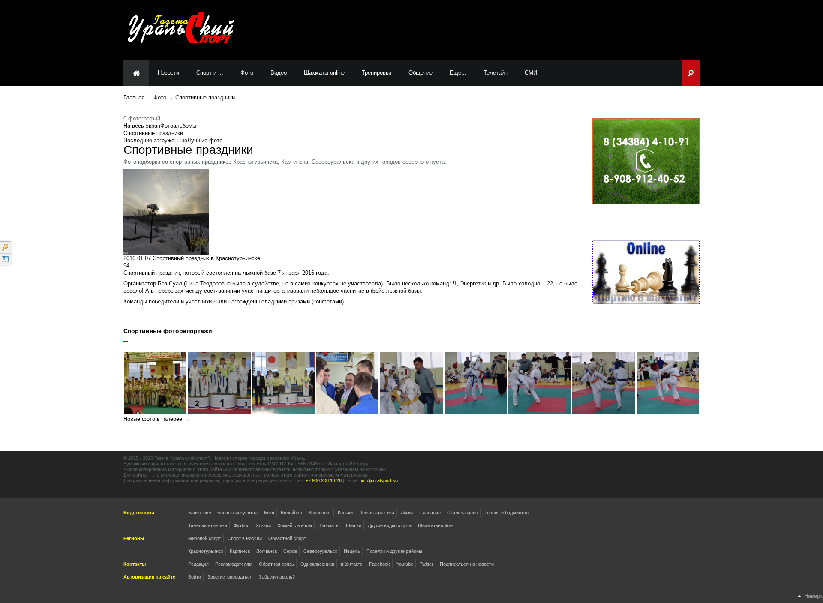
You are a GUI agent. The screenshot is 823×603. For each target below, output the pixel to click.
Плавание (430, 512)
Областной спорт (287, 538)
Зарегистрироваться (229, 576)
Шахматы (328, 525)
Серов (290, 551)
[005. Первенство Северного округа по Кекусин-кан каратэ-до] (539, 382)
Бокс (269, 512)
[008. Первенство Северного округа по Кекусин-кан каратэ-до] (347, 382)
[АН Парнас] (646, 161)
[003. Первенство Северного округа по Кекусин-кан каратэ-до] (668, 382)
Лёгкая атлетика (376, 512)
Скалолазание (462, 512)
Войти (194, 576)
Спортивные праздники (205, 97)
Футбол (241, 525)
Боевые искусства (237, 512)
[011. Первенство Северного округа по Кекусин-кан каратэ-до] (155, 382)
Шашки (353, 525)
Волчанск (266, 551)
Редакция (198, 564)
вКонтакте (352, 564)
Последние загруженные (155, 140)
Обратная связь (276, 564)
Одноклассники (317, 564)
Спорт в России (245, 538)
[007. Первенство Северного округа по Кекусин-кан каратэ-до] (411, 382)
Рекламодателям (233, 564)
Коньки (345, 512)
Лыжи (407, 512)
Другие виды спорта (390, 525)
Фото (159, 97)
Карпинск (240, 551)
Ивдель (352, 551)
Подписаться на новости (467, 564)
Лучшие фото (204, 140)
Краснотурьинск (205, 551)
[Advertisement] (547, 29)
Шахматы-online (435, 525)
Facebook (379, 564)
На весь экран (141, 126)
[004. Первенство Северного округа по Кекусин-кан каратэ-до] (603, 382)
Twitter (426, 564)
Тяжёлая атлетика (207, 525)
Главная (133, 97)
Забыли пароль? (277, 576)
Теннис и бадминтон (506, 512)
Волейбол (291, 512)
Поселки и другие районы (394, 551)
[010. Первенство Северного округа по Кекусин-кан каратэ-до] (219, 382)
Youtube (404, 564)
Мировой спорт (204, 538)
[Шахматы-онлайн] (646, 272)
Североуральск (320, 551)
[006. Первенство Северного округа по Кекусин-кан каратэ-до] (476, 382)
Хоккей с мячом (294, 525)
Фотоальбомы (178, 126)
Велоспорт (319, 512)
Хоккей (263, 525)
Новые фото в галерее (152, 419)
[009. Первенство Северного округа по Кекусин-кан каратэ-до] (283, 382)
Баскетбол (199, 512)
